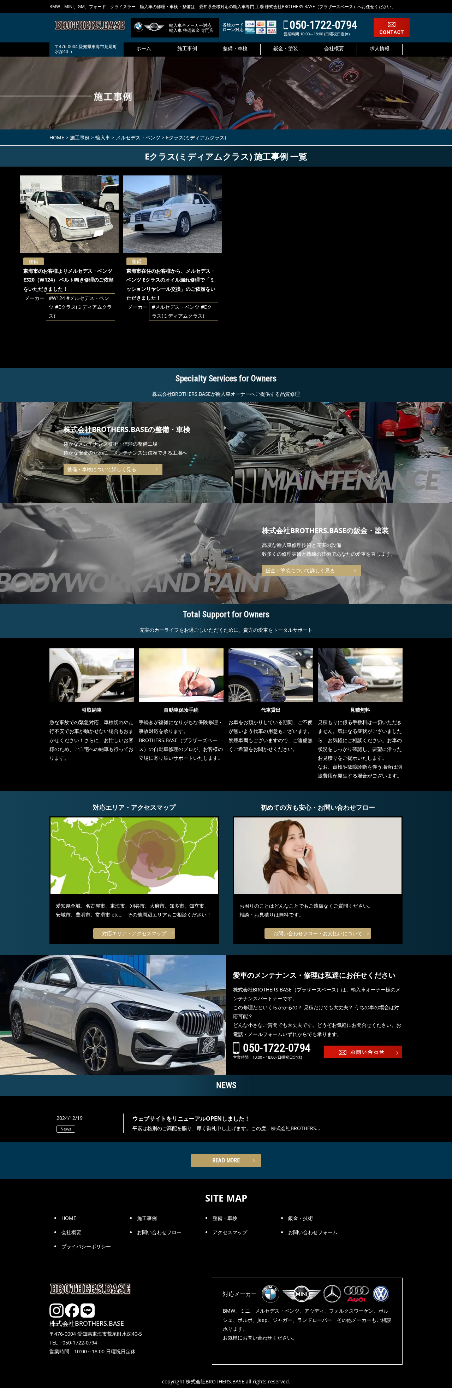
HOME (68, 1218)
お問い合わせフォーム (313, 1232)
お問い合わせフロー (159, 1232)
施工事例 (147, 1218)
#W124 (57, 298)
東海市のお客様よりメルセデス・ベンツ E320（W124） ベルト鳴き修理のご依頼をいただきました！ (68, 279)
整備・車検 (225, 1218)
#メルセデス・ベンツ (176, 306)
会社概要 (71, 1232)
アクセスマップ (230, 1232)
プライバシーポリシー (86, 1246)
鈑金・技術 (300, 1218)
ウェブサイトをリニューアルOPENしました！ (191, 1118)
